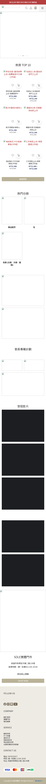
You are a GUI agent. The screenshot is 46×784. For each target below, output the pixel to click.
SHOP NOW (23, 680)
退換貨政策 (8, 740)
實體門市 (7, 719)
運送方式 (7, 738)
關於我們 (7, 717)
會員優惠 (7, 721)
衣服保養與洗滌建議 (11, 744)
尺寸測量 (7, 736)
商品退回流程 (8, 742)
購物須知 (7, 733)
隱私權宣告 (38, 781)
